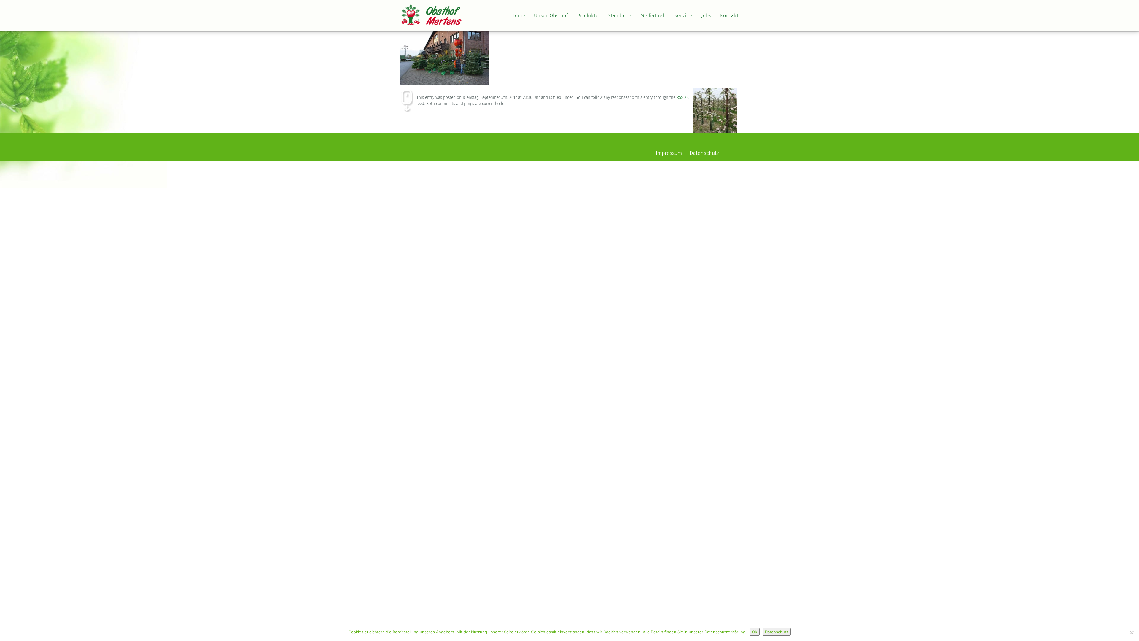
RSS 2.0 (683, 98)
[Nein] (1132, 632)
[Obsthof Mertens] (431, 10)
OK (754, 631)
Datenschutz (704, 153)
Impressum (669, 153)
